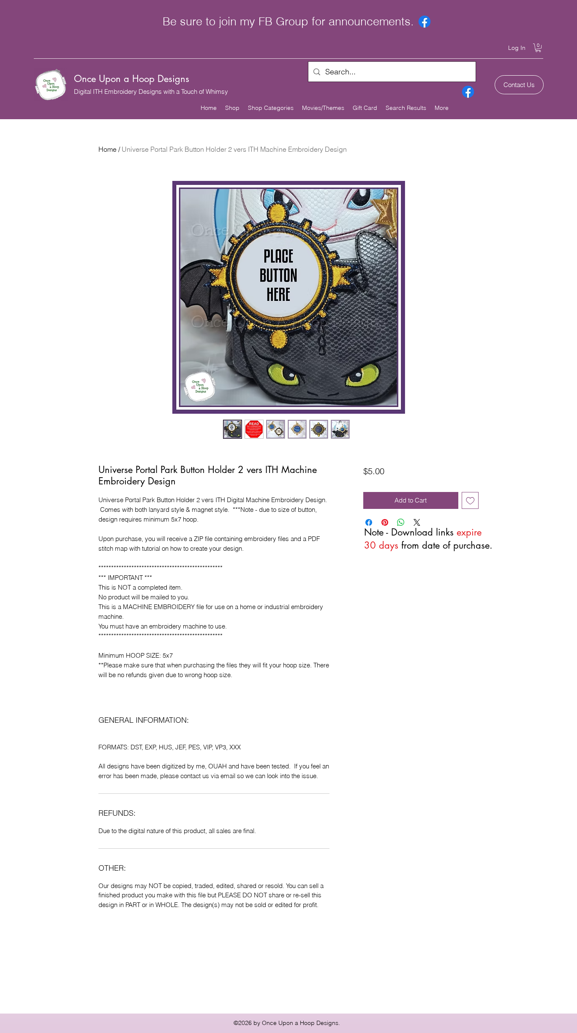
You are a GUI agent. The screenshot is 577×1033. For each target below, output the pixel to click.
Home (107, 149)
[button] (538, 48)
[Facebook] (424, 22)
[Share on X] (417, 522)
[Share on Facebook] (369, 522)
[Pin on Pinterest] (385, 522)
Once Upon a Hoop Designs (131, 79)
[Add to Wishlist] (470, 500)
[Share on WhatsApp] (401, 522)
